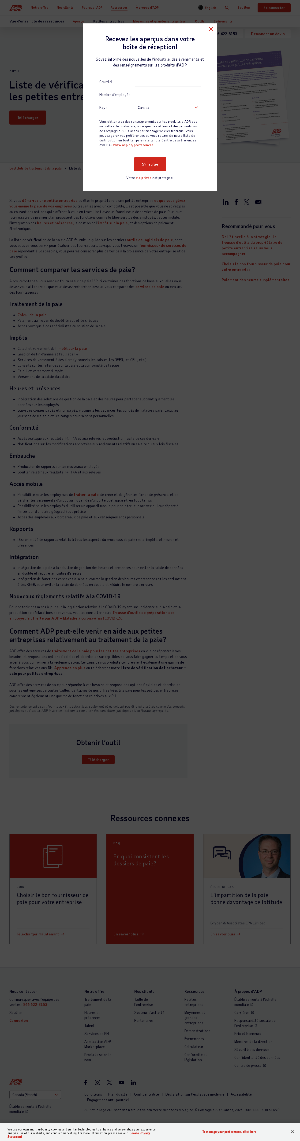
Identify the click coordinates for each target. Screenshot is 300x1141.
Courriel (105, 81)
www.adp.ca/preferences (133, 145)
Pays (103, 107)
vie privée (144, 178)
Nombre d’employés (115, 94)
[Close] (292, 1131)
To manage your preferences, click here (229, 1131)
